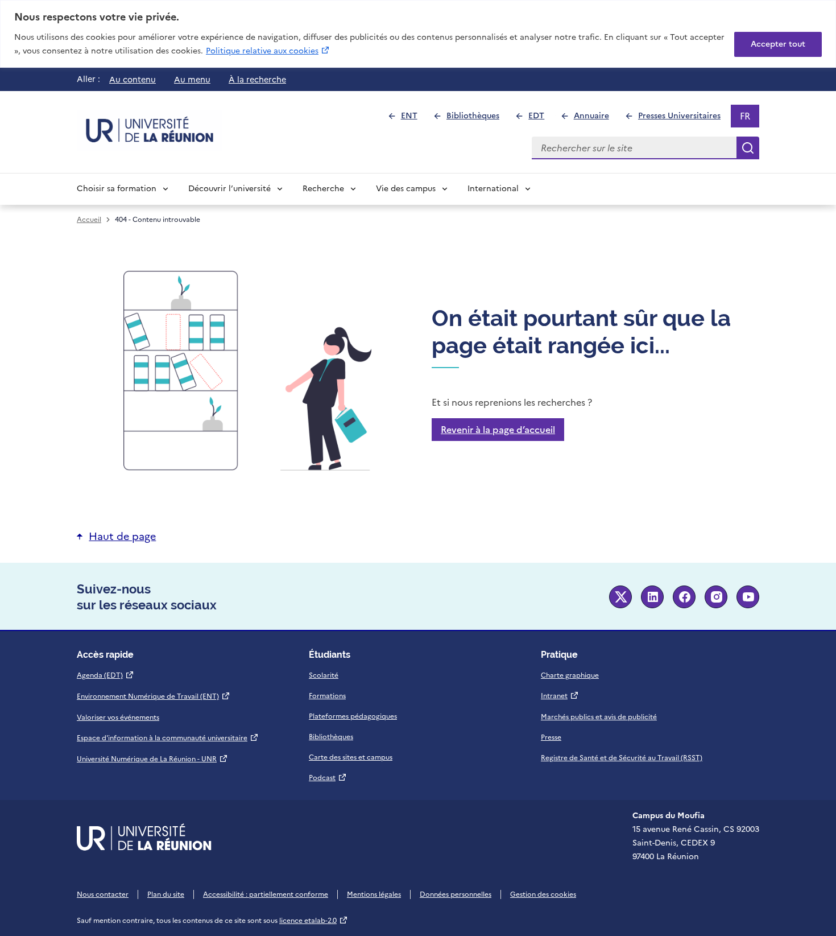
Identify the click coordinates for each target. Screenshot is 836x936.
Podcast (328, 778)
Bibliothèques (477, 118)
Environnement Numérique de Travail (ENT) (153, 696)
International (493, 189)
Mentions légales (374, 894)
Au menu (192, 79)
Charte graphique (570, 675)
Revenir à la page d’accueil (498, 429)
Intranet (560, 696)
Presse (551, 737)
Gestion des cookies (543, 894)
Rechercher (747, 148)
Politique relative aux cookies (268, 50)
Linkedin (652, 596)
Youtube (747, 596)
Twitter (620, 596)
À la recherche (257, 79)
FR (749, 118)
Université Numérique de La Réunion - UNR (152, 759)
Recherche (323, 189)
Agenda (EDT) (105, 675)
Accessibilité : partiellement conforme (265, 894)
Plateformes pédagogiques (353, 716)
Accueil (89, 220)
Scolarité (323, 675)
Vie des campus (406, 189)
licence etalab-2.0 (313, 921)
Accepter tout (778, 44)
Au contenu (132, 79)
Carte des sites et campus (350, 757)
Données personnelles (455, 894)
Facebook (684, 596)
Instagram (716, 596)
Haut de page (122, 536)
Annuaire (596, 118)
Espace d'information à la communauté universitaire (168, 738)
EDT (541, 118)
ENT (414, 118)
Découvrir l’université (229, 189)
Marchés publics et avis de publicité (599, 717)
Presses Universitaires (684, 118)
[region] (418, 34)
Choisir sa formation (116, 189)
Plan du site (165, 894)
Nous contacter (103, 894)
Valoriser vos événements (118, 717)
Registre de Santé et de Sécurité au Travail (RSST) (621, 758)
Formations (327, 696)
